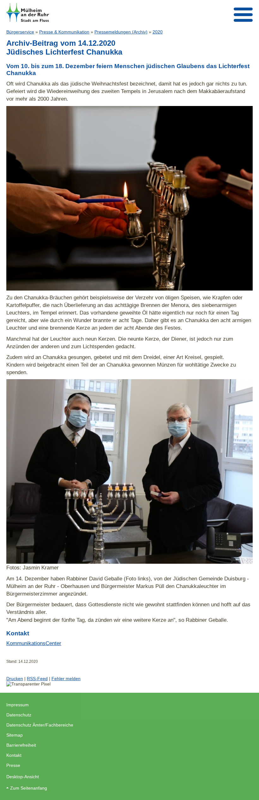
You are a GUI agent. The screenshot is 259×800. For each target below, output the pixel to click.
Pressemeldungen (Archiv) (121, 31)
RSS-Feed (37, 678)
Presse (13, 765)
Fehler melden (66, 678)
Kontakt (13, 755)
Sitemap (14, 735)
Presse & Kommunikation (64, 31)
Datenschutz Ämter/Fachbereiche (39, 724)
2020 (158, 31)
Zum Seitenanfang (28, 788)
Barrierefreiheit (21, 745)
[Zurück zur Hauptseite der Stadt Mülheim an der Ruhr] (27, 12)
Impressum (17, 704)
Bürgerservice (20, 31)
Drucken (14, 678)
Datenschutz (18, 714)
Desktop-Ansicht (22, 776)
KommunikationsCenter (33, 643)
